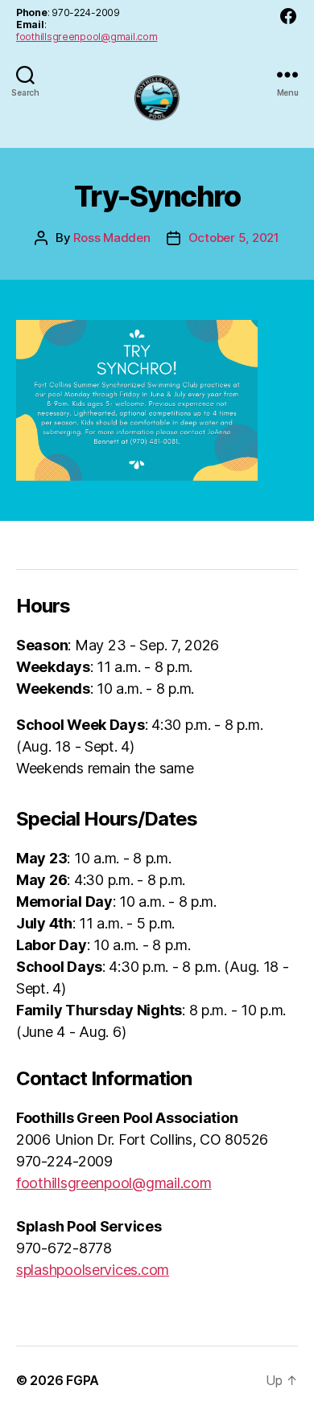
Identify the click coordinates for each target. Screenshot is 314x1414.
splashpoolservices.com (92, 1269)
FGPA (82, 1380)
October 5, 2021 (233, 237)
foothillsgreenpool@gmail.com (86, 37)
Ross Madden (111, 237)
